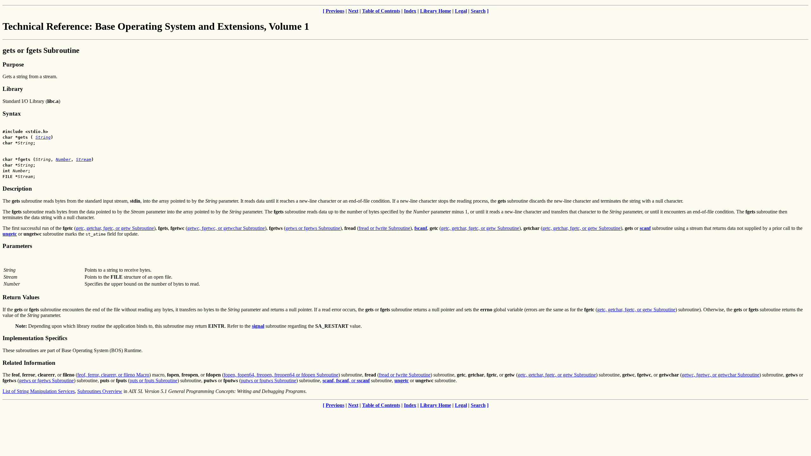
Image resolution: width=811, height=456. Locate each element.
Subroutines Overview (99, 391)
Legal (461, 11)
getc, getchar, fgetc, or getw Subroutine (115, 228)
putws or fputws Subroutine (268, 380)
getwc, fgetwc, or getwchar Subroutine (226, 228)
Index (410, 11)
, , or (346, 380)
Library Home (435, 11)
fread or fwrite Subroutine (384, 228)
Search (478, 11)
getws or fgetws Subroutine (312, 228)
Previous (335, 11)
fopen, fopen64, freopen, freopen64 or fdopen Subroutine (281, 374)
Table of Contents (381, 11)
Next (353, 11)
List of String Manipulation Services (39, 391)
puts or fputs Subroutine (153, 380)
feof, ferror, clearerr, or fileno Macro (113, 374)
